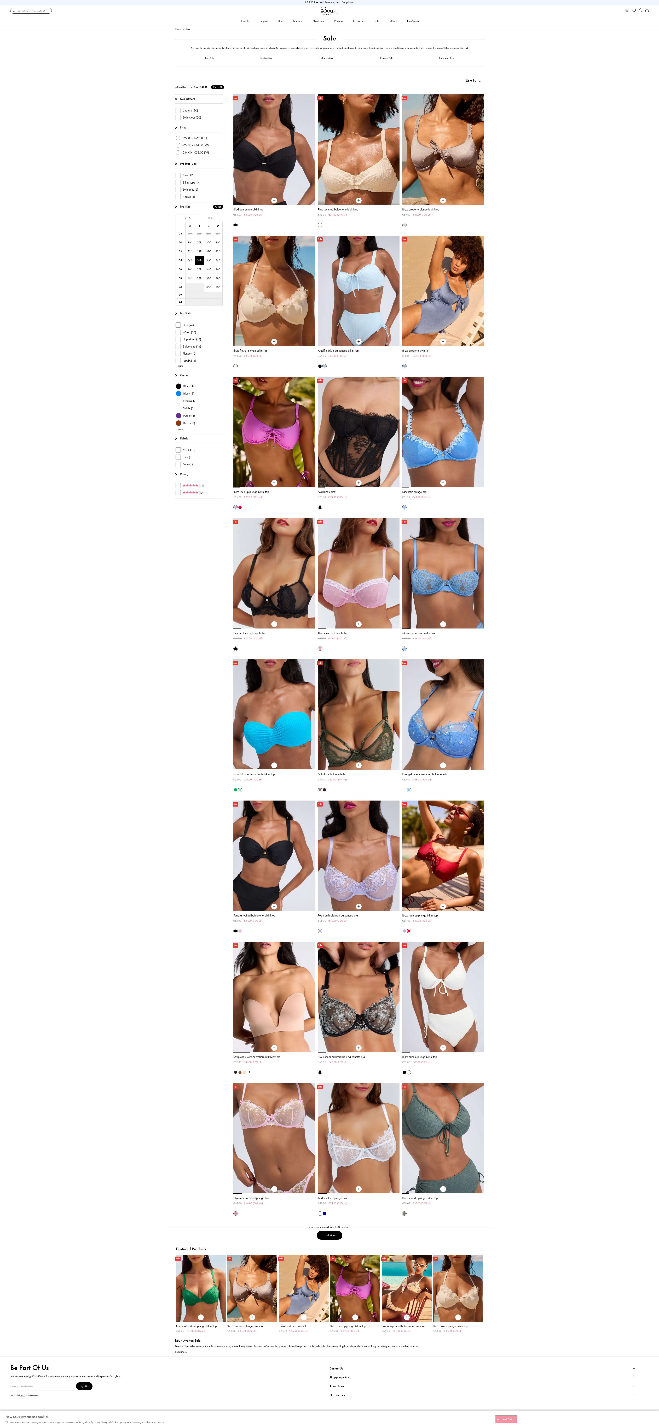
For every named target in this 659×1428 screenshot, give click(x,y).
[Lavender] (320, 931)
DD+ (188, 325)
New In (245, 20)
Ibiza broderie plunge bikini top (420, 209)
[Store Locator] (627, 11)
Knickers (297, 20)
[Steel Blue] (404, 366)
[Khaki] (320, 790)
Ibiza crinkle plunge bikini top (419, 1057)
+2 (249, 1072)
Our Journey (337, 1395)
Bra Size (200, 206)
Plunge (189, 353)
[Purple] (235, 507)
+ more (179, 365)
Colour (184, 375)
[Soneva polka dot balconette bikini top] (407, 1288)
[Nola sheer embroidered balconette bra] (358, 1048)
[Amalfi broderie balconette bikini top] (458, 1288)
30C (208, 242)
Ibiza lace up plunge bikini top (251, 491)
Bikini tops (191, 182)
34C (208, 260)
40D (218, 287)
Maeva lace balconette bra (418, 633)
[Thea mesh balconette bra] (358, 624)
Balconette (192, 346)
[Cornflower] (404, 507)
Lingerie (264, 20)
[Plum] (324, 790)
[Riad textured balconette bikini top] (358, 200)
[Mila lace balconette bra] (358, 765)
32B (199, 251)
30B (199, 242)
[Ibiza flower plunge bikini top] (274, 342)
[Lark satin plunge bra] (443, 483)
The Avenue (413, 20)
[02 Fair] (244, 1072)
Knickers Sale (266, 58)
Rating (184, 474)
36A (190, 269)
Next (480, 1288)
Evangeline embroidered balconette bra (425, 774)
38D (218, 278)
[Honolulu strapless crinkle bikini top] (274, 765)
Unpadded (192, 339)
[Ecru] (320, 225)
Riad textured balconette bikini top (338, 209)
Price (183, 127)
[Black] (235, 225)
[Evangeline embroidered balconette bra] (443, 765)
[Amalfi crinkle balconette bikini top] (358, 342)
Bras (280, 20)
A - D (187, 218)
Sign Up (84, 1386)
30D (218, 242)
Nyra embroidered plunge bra (251, 1198)
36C (208, 269)
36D (218, 269)
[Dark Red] (240, 507)
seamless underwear (352, 48)
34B (199, 260)
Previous (178, 1288)
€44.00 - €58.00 (195, 152)
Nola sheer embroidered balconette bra (341, 1057)
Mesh (189, 450)
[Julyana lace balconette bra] (274, 624)
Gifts (377, 20)
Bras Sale (209, 58)
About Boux (337, 1386)
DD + (211, 218)
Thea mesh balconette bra (333, 633)
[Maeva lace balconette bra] (443, 624)
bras (293, 48)
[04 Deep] (240, 1072)
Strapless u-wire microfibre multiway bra (256, 1057)
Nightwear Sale (326, 58)
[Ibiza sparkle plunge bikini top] (443, 1189)
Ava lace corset (327, 491)
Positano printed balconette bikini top (300, 1326)
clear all (217, 87)
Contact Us (336, 1368)
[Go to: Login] (640, 10)
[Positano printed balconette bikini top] (304, 1288)
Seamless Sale (386, 58)
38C (208, 278)
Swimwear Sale (446, 58)
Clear (218, 206)
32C (208, 251)
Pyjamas (338, 20)
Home (178, 29)
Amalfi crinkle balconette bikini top (338, 350)
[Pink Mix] (235, 1213)
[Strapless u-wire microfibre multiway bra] (274, 1048)
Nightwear (318, 20)
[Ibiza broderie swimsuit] (443, 342)
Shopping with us (340, 1377)
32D (218, 251)
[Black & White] (320, 1072)
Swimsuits (190, 189)
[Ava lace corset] (358, 483)
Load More (330, 1235)
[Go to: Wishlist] (633, 10)
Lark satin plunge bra (414, 491)
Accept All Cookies (506, 1419)
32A (190, 251)
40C (208, 287)
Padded (189, 361)
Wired (189, 332)
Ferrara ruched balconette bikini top (254, 915)
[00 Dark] (235, 1072)
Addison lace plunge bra (332, 1198)
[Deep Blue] (324, 1213)
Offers (393, 20)
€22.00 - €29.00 (194, 138)
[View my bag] (647, 11)
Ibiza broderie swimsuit (415, 350)
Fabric (184, 438)
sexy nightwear (325, 48)
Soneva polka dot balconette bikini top (404, 1326)
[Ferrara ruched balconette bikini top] (274, 906)
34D (218, 260)
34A (190, 260)
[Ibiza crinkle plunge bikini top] (443, 1048)
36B (199, 269)
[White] (404, 790)
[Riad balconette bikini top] (274, 200)
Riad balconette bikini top (248, 209)
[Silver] (404, 225)
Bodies (189, 197)
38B (199, 278)
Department (187, 99)
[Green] (235, 790)
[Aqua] (240, 790)
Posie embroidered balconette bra (338, 915)
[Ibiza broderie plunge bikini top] (443, 200)
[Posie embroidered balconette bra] (358, 906)
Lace (187, 457)
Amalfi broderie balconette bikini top (454, 1326)
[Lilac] (240, 931)
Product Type (188, 164)
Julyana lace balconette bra (249, 633)
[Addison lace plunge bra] (358, 1189)
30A (190, 242)
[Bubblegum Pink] (320, 649)
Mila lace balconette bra (332, 774)
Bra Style (185, 313)
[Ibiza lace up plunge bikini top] (274, 483)
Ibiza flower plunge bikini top (250, 350)
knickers (310, 48)
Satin (188, 464)
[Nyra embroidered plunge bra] (274, 1189)
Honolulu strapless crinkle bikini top (254, 774)
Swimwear (358, 20)
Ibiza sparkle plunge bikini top (420, 1198)
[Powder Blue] (324, 366)
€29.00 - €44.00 (195, 145)
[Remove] (206, 87)
